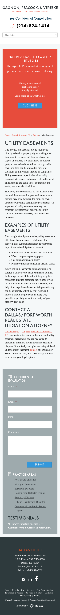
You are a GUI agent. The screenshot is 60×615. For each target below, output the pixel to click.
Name (12, 386)
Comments (13, 432)
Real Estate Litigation (25, 479)
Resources (29, 593)
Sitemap (37, 595)
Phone (11, 417)
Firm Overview (18, 590)
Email (12, 401)
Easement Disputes (24, 488)
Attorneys (30, 590)
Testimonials (9, 593)
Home (7, 590)
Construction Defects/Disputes (30, 493)
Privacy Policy (25, 595)
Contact (39, 593)
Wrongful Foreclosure (26, 484)
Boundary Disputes (24, 497)
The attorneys (12, 331)
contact (33, 349)
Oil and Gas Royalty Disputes (30, 502)
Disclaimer (49, 593)
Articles (20, 593)
